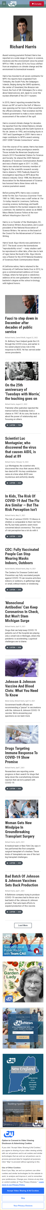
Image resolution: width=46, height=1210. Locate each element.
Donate (37, 4)
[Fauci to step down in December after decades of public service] (21, 304)
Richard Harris (10, 404)
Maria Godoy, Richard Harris (15, 701)
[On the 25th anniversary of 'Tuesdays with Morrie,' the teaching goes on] (21, 371)
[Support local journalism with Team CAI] (23, 944)
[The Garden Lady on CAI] (23, 982)
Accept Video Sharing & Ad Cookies (23, 1191)
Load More (23, 925)
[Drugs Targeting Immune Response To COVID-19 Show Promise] (21, 734)
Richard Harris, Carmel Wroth (15, 338)
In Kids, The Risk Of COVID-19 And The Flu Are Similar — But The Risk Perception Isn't (22, 503)
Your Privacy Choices (23, 1206)
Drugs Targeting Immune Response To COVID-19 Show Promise (21, 755)
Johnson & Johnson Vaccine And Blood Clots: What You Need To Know (21, 688)
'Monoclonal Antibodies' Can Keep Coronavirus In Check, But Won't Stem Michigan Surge (22, 612)
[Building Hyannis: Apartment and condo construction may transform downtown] (23, 1113)
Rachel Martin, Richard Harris (15, 569)
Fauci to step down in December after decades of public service (21, 325)
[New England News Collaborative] (23, 1074)
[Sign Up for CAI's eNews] (23, 1028)
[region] (23, 1169)
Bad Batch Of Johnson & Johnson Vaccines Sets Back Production (22, 880)
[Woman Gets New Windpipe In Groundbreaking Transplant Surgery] (21, 809)
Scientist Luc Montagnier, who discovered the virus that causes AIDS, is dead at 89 (20, 447)
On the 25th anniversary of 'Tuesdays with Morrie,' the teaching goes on (22, 392)
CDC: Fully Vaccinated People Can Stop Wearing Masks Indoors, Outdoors (22, 556)
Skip (23, 1198)
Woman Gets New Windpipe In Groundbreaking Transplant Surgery (19, 829)
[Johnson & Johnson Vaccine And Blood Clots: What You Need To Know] (21, 667)
